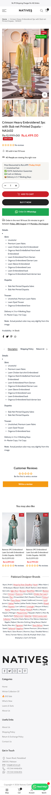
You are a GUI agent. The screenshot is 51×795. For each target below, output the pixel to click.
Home (4, 19)
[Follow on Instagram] (14, 671)
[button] (8, 145)
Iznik (45, 600)
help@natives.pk (13, 765)
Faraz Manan (15, 600)
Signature (19, 625)
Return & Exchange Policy (12, 736)
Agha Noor (14, 591)
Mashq (7, 610)
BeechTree (30, 591)
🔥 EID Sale (7, 696)
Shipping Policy (26, 349)
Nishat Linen (18, 616)
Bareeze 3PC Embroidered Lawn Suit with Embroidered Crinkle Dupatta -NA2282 (37, 552)
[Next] (47, 64)
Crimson (11, 594)
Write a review (26, 484)
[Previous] (4, 64)
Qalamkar (28, 616)
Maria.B (29, 610)
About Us (6, 710)
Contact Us (7, 741)
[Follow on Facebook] (4, 671)
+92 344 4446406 (14, 772)
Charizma (19, 594)
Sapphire (19, 628)
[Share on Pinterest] (11, 336)
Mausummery (22, 613)
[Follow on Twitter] (9, 671)
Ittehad (11, 603)
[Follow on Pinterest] (25, 671)
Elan (11, 597)
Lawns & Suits (8, 706)
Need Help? (42, 786)
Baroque (23, 591)
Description (13, 349)
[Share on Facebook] (3, 336)
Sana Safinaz (37, 625)
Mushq (22, 610)
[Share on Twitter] (7, 336)
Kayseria (11, 606)
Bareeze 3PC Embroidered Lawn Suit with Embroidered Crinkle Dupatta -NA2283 (13, 552)
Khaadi (46, 603)
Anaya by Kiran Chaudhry (22, 584)
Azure (35, 584)
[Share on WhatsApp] (15, 336)
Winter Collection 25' (11, 691)
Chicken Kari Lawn (40, 594)
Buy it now (25, 202)
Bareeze (46, 591)
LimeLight (30, 606)
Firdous (45, 597)
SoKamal (11, 628)
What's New (7, 701)
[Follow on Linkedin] (19, 671)
